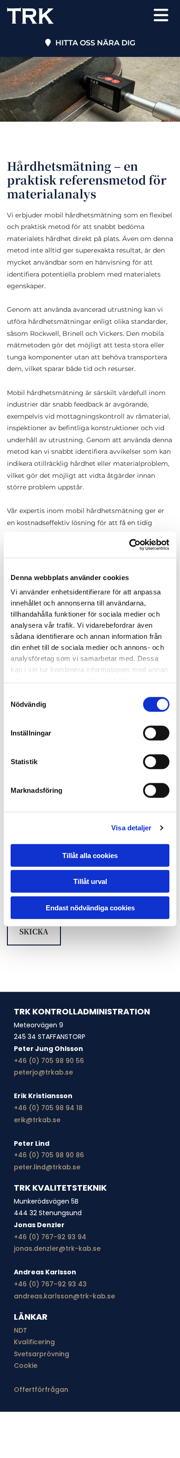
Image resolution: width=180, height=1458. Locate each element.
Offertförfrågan (41, 1389)
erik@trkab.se (37, 1119)
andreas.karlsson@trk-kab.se (64, 1296)
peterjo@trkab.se (43, 1072)
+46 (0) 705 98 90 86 (49, 1155)
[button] (155, 16)
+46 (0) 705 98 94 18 (48, 1107)
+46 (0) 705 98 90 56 (49, 1060)
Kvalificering (34, 1342)
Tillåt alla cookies (90, 855)
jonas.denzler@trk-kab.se (57, 1248)
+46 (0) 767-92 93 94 (50, 1237)
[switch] (156, 732)
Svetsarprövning (41, 1354)
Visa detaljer (131, 828)
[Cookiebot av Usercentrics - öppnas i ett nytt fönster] (129, 545)
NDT (20, 1330)
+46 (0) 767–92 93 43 (50, 1284)
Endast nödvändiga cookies (90, 907)
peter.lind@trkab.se (47, 1167)
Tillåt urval (90, 881)
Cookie (25, 1365)
